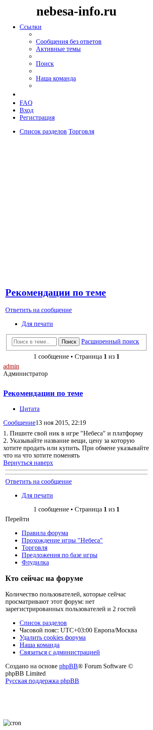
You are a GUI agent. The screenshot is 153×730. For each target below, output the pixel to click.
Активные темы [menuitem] (58, 48)
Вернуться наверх (28, 462)
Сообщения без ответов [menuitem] (69, 41)
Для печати (37, 323)
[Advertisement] (74, 172)
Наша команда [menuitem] (56, 78)
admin (11, 366)
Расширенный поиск (110, 341)
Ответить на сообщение (38, 309)
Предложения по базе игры (60, 554)
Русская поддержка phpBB (42, 680)
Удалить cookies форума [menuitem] (53, 637)
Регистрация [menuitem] (37, 117)
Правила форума (45, 532)
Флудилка (35, 562)
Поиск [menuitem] (45, 63)
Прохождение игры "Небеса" (62, 540)
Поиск (69, 342)
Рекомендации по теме (55, 292)
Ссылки (31, 26)
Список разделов (43, 622)
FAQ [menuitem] (26, 102)
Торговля (34, 547)
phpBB (68, 666)
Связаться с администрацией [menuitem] (60, 652)
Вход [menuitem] (26, 110)
